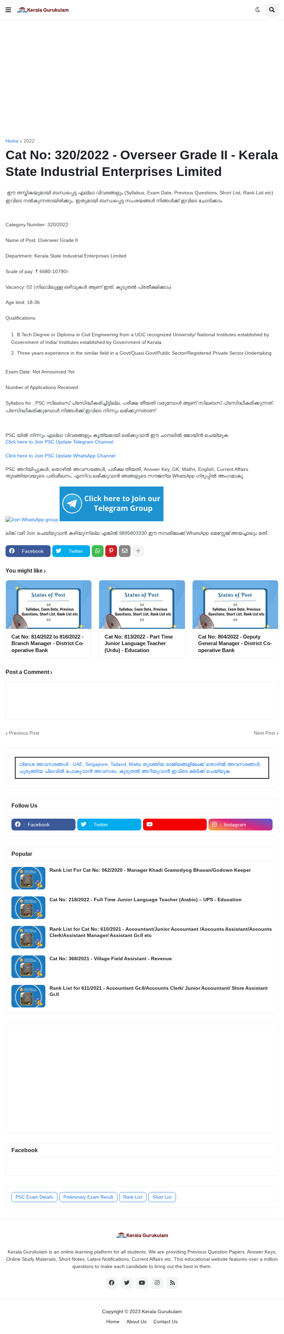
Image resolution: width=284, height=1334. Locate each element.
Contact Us (165, 1321)
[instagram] (157, 1283)
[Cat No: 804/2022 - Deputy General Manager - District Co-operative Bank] (235, 604)
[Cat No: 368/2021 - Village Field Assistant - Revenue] (28, 966)
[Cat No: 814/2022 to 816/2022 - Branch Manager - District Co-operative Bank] (48, 604)
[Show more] (138, 551)
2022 (29, 140)
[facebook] (111, 1283)
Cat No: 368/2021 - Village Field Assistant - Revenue (111, 958)
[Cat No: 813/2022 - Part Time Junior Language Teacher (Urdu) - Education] (142, 604)
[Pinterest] (111, 551)
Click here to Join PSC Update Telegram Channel (59, 442)
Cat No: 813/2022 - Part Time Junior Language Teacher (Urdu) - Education (139, 643)
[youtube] (175, 824)
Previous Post (24, 733)
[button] (8, 10)
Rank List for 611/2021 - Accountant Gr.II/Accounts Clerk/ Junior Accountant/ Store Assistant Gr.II (159, 991)
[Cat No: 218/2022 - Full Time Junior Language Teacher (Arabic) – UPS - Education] (28, 907)
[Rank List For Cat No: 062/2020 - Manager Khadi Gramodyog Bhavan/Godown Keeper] (28, 878)
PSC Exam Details (34, 1197)
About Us (136, 1321)
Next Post (264, 733)
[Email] (125, 551)
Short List (162, 1197)
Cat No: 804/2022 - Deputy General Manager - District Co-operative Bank (235, 643)
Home (12, 140)
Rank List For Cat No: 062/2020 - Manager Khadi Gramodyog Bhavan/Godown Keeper (150, 870)
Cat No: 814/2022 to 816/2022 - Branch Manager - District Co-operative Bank (47, 643)
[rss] (172, 1283)
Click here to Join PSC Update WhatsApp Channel (60, 455)
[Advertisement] (142, 79)
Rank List (132, 1197)
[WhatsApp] (98, 551)
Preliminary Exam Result (88, 1197)
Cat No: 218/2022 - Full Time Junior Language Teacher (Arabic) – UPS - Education (146, 899)
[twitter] (127, 1283)
